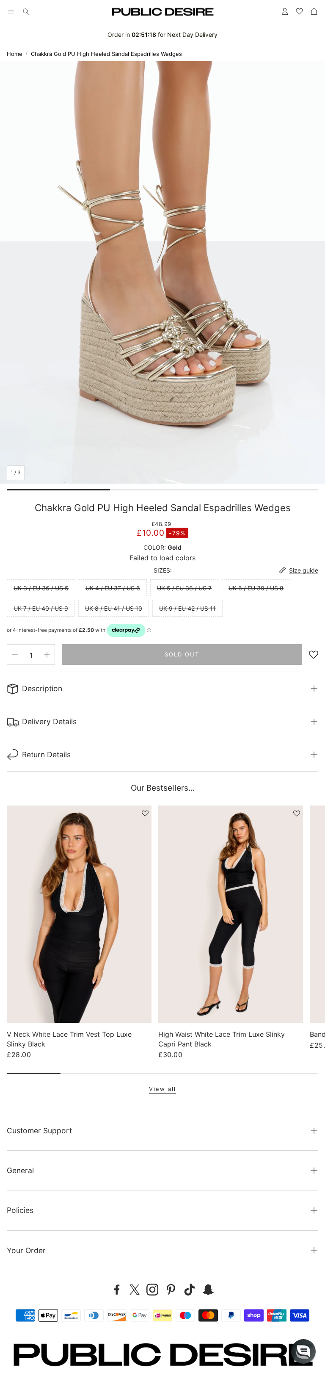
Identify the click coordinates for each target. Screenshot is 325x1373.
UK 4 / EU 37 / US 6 (112, 588)
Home (14, 53)
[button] (11, 12)
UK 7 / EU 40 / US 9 (41, 608)
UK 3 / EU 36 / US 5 (41, 588)
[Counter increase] (47, 654)
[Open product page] (79, 914)
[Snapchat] (208, 1289)
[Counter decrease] (14, 654)
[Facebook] (117, 1289)
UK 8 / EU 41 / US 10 (113, 608)
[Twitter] (134, 1289)
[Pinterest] (171, 1289)
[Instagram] (152, 1289)
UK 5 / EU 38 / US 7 (184, 588)
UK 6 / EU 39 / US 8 (256, 588)
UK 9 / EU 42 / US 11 (187, 608)
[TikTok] (190, 1289)
